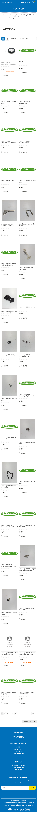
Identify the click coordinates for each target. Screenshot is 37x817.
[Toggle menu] (2, 3)
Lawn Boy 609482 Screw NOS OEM (27, 526)
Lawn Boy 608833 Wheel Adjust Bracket (9, 312)
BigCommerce (13, 802)
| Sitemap (23, 800)
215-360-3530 (9, 2)
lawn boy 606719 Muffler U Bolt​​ (27, 225)
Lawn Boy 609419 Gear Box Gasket (8, 486)
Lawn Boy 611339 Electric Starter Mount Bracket (9, 653)
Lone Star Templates (28, 802)
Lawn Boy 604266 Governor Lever (24, 142)
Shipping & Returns (18, 753)
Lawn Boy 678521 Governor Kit (24, 102)
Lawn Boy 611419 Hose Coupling (8, 693)
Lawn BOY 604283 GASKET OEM (27, 181)
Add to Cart (9, 72)
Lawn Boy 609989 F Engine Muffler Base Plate (27, 569)
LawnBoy (9, 25)
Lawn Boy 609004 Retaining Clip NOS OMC (27, 395)
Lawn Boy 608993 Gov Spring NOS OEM (26, 355)
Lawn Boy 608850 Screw (27, 307)
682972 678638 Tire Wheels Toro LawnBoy (8, 63)
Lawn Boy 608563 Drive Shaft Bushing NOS (8, 264)
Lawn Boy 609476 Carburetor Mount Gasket (9, 526)
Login (22, 2)
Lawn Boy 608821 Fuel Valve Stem (26, 268)
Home (3, 25)
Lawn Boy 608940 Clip (8, 355)
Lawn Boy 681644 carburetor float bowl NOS (8, 142)
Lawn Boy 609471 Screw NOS (27, 482)
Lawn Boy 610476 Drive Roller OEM (26, 609)
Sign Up (29, 2)
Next (33, 713)
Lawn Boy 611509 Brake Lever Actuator (26, 693)
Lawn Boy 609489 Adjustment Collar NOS (8, 565)
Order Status (18, 751)
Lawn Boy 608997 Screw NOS (9, 399)
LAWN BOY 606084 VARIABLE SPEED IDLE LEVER (8, 225)
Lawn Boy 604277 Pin (7, 180)
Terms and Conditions (18, 765)
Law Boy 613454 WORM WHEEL (8, 102)
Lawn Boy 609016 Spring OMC (27, 443)
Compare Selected (29, 721)
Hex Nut (21, 61)
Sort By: (13, 38)
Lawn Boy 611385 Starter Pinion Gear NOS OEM (27, 653)
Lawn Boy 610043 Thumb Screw (9, 613)
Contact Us (18, 769)
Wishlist (18, 747)
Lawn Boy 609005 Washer (9, 438)
